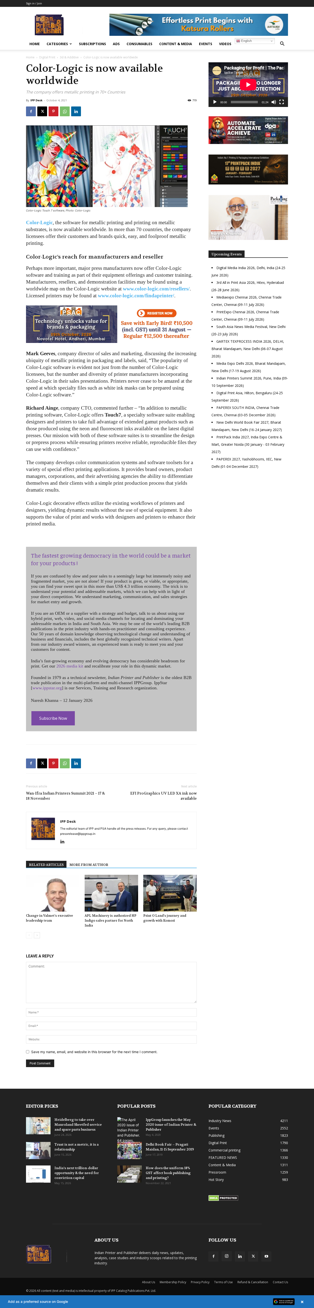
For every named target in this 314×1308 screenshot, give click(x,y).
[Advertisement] (248, 515)
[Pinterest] (53, 111)
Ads (116, 43)
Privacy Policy (200, 1282)
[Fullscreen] (281, 102)
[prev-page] (29, 935)
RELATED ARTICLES (46, 865)
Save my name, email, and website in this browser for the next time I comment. (94, 1052)
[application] (248, 84)
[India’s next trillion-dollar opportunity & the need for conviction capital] (38, 1174)
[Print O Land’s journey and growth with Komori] (170, 893)
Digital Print (47, 57)
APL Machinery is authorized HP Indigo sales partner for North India (110, 921)
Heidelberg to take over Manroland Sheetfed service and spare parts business (78, 1124)
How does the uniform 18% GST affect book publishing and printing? (168, 1173)
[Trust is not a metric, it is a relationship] (38, 1150)
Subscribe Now (53, 718)
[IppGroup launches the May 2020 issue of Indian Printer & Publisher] (129, 1130)
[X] (42, 111)
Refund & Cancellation (252, 1282)
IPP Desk (36, 100)
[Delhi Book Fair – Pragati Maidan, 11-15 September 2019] (129, 1150)
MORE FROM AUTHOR (88, 865)
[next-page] (37, 935)
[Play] (214, 102)
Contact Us (280, 1282)
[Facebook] (31, 111)
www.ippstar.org (47, 687)
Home (34, 43)
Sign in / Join (34, 3)
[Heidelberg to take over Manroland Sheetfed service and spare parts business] (38, 1125)
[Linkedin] (76, 111)
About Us (148, 1282)
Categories (57, 43)
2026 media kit (69, 666)
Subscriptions (92, 43)
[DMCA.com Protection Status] (223, 1199)
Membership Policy (173, 1282)
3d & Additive (69, 57)
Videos (225, 43)
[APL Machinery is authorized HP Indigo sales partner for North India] (111, 893)
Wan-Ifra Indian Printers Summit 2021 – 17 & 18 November (65, 796)
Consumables (139, 43)
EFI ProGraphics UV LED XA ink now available (163, 796)
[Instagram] (227, 1256)
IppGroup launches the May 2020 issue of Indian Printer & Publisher (171, 1124)
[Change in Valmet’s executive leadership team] (52, 893)
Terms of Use (223, 1282)
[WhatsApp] (65, 111)
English (246, 41)
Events (205, 43)
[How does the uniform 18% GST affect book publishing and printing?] (129, 1174)
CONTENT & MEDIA (175, 43)
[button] (282, 44)
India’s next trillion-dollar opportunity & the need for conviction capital (76, 1173)
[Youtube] (266, 1256)
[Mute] (273, 102)
